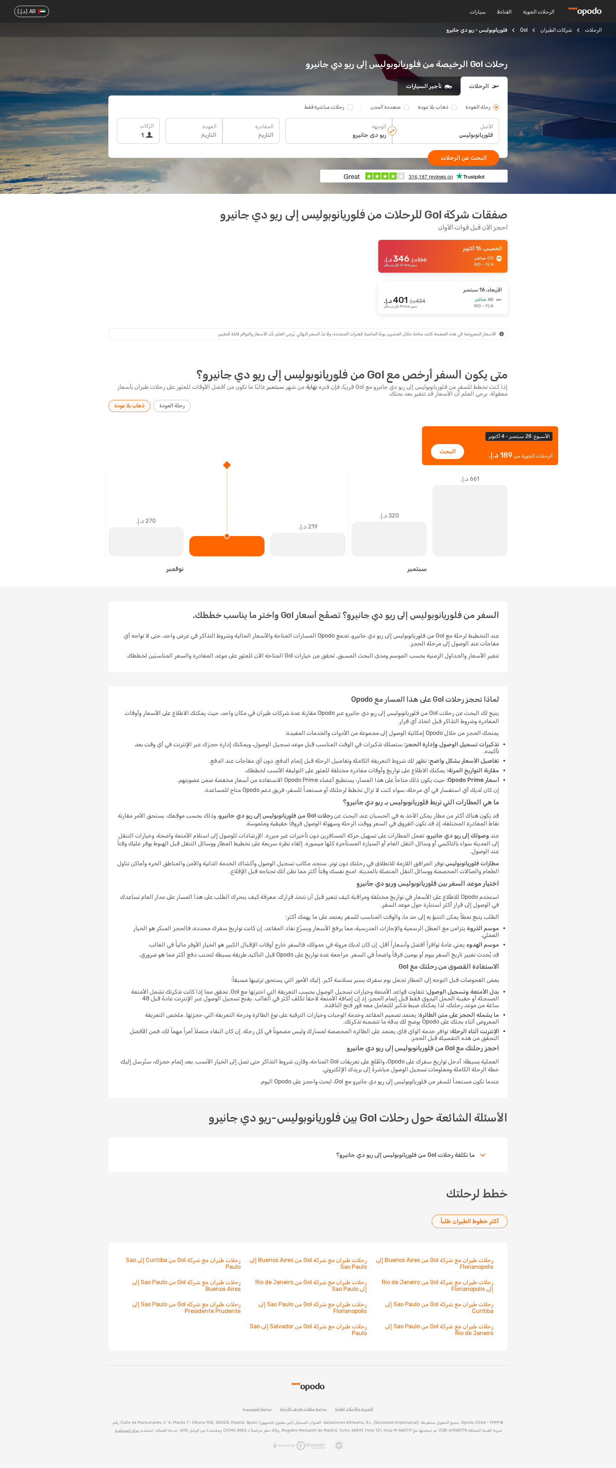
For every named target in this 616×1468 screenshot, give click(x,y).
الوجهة (379, 127)
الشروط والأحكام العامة (354, 1409)
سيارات (478, 12)
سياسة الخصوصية (257, 1409)
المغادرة (264, 127)
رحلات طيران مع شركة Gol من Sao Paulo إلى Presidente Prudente (186, 1307)
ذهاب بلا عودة (129, 406)
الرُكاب (147, 126)
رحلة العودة (172, 406)
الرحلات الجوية (538, 12)
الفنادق (504, 12)
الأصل (486, 127)
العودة (209, 127)
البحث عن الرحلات (464, 157)
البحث (448, 451)
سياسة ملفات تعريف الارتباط (303, 1409)
